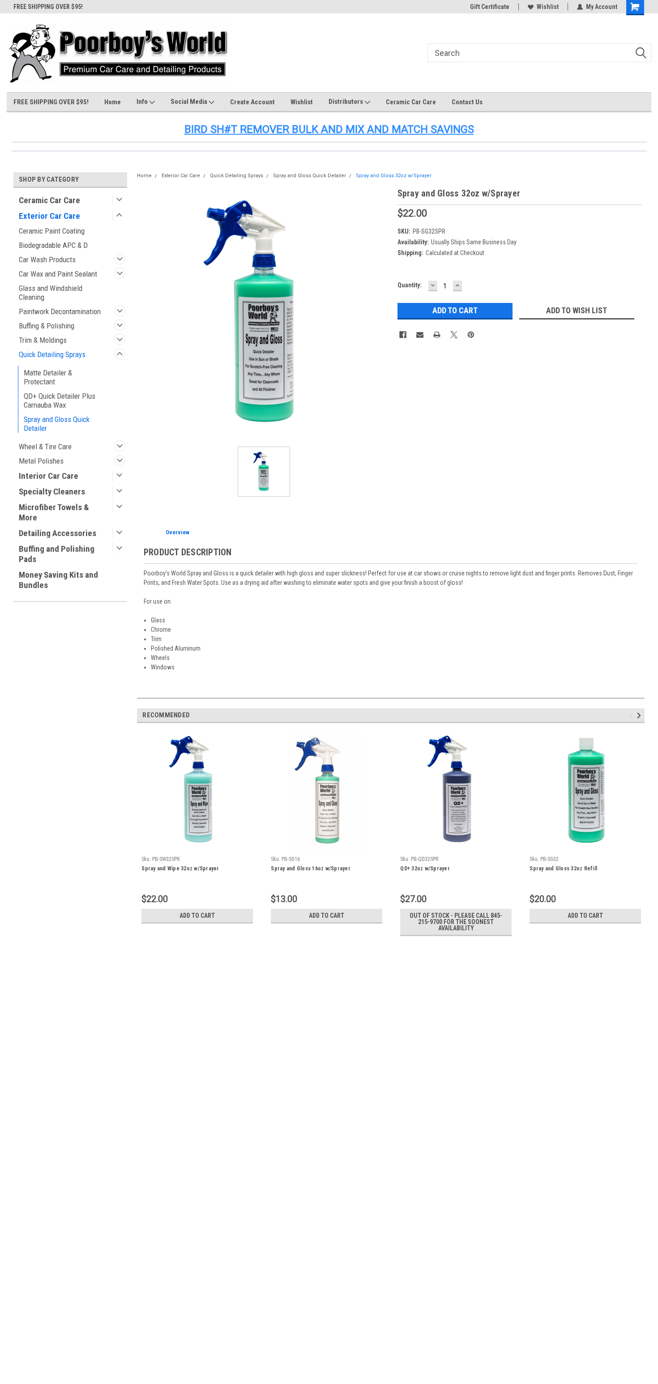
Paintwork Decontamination (60, 311)
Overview (177, 532)
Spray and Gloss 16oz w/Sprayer (310, 868)
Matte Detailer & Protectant (48, 377)
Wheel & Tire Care (45, 446)
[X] (453, 334)
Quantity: (409, 285)
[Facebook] (402, 334)
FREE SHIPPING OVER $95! (48, 6)
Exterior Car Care (49, 216)
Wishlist (548, 6)
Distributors (346, 102)
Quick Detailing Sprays (52, 354)
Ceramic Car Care (411, 102)
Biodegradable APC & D (53, 245)
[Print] (436, 334)
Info (143, 102)
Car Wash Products (47, 259)
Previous (632, 715)
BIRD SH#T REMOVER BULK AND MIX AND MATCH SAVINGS (329, 129)
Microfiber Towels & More (54, 512)
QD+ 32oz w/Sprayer (425, 868)
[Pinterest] (470, 334)
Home (112, 102)
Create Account (252, 102)
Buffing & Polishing (46, 325)
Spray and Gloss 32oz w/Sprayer (394, 176)
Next (640, 715)
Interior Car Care (48, 476)
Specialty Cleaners (52, 491)
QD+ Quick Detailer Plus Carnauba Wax (59, 400)
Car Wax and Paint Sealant (58, 273)
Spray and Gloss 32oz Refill (563, 868)
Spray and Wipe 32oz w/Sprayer (180, 868)
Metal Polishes (41, 460)
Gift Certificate (489, 6)
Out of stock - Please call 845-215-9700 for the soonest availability (456, 922)
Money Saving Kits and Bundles (58, 580)
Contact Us (467, 102)
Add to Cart (197, 915)
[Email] (419, 334)
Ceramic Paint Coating (52, 230)
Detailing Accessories (57, 533)
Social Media (190, 102)
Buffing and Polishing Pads (56, 554)
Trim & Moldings (43, 340)
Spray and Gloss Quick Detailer (57, 424)
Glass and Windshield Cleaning (50, 293)
